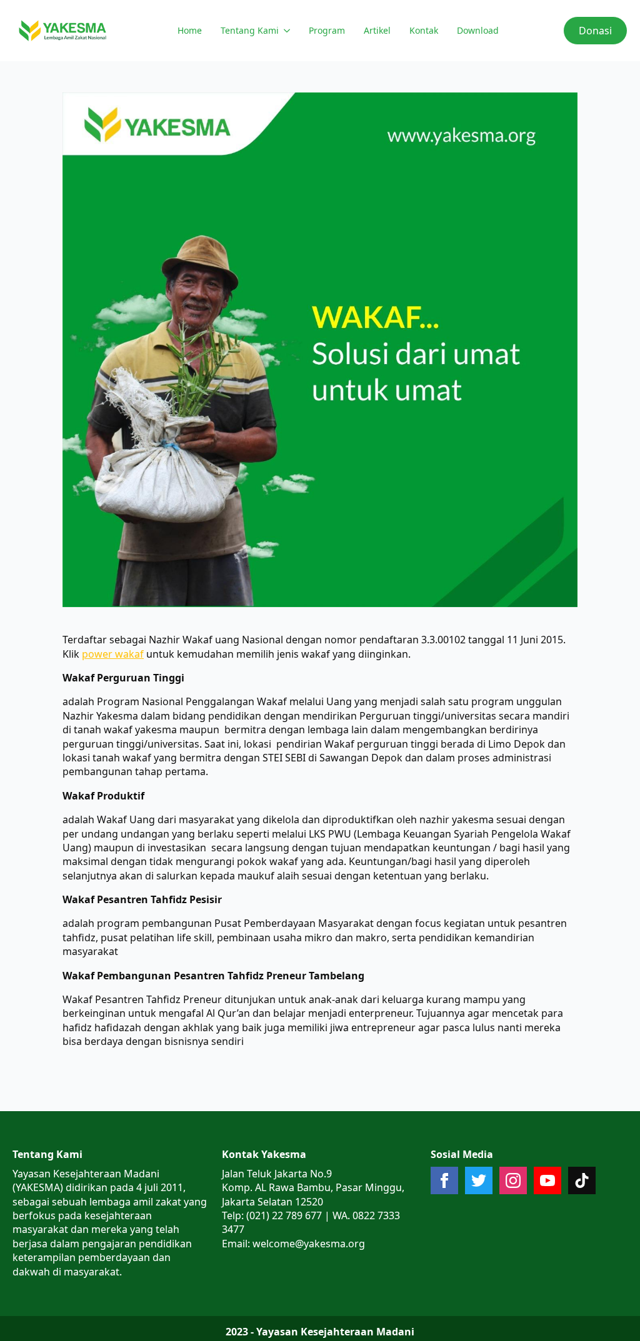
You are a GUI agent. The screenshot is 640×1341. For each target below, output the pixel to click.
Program (327, 30)
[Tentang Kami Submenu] (286, 30)
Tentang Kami (250, 30)
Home (190, 30)
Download (478, 30)
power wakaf (113, 654)
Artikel (377, 30)
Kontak (423, 30)
